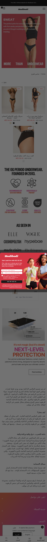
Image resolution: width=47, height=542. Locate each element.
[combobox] (3, 273)
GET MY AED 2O (11, 281)
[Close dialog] (45, 254)
